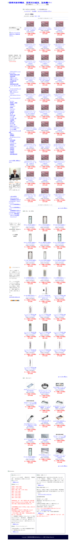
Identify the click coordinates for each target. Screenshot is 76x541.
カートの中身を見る (63, 7)
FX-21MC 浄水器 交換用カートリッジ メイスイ (30, 261)
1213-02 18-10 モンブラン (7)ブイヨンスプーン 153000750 (45, 162)
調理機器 (12, 135)
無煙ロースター (13, 126)
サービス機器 (13, 129)
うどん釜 (12, 116)
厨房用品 (12, 147)
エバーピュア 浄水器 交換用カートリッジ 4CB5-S (30, 350)
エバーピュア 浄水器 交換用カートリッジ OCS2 (60, 315)
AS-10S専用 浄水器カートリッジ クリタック (44, 278)
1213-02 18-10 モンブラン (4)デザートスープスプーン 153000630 (45, 96)
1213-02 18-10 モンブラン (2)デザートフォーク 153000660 (45, 112)
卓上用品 (12, 151)
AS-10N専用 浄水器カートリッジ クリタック (30, 278)
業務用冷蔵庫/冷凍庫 (15, 74)
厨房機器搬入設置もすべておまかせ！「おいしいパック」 (15, 201)
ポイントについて (30, 2)
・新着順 (38, 16)
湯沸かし (12, 133)
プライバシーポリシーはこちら (44, 494)
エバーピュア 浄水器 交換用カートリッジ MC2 (45, 350)
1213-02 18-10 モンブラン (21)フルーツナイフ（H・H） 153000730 (60, 146)
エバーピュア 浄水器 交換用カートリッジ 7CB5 (60, 350)
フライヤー (12, 105)
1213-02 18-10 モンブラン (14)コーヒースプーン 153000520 (59, 29)
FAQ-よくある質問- (14, 215)
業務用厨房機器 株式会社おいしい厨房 (36, 537)
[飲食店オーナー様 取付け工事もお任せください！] (15, 46)
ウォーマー (12, 109)
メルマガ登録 (42, 7)
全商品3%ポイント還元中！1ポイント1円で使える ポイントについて (15, 18)
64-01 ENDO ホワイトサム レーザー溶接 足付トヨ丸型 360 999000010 (30, 425)
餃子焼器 (12, 123)
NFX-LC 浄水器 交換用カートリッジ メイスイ (30, 225)
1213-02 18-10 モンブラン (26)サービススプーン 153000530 (30, 46)
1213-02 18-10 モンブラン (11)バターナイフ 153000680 (30, 128)
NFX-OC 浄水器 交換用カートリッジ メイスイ (30, 243)
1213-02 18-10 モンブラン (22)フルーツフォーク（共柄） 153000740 (30, 162)
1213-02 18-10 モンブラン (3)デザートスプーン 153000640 (59, 96)
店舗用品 (12, 152)
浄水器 (11, 82)
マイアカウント (34, 7)
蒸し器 (11, 113)
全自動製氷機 (13, 81)
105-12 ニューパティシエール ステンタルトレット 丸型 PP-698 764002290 (45, 391)
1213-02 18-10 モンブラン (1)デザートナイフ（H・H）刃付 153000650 (30, 112)
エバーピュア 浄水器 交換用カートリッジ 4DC (45, 333)
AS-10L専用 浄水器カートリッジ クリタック (60, 278)
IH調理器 (12, 112)
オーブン (12, 101)
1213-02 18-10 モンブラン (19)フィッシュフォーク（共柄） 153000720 (45, 146)
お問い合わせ (49, 7)
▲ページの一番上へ (62, 208)
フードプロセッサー (14, 127)
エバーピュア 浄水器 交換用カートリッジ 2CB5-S (45, 315)
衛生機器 (12, 141)
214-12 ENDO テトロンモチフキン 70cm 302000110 (59, 388)
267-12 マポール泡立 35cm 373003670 (45, 440)
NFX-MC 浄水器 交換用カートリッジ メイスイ (59, 225)
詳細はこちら (16, 482)
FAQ (55, 7)
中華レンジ (12, 121)
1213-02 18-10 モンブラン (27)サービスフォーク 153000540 (45, 46)
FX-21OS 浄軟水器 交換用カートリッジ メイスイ (59, 261)
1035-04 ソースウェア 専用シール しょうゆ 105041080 (30, 403)
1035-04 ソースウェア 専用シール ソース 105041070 (59, 437)
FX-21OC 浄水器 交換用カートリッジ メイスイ (45, 261)
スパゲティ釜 (13, 118)
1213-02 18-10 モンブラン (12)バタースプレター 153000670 (59, 112)
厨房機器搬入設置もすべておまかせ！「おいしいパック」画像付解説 (15, 212)
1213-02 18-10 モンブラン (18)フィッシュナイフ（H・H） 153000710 (30, 146)
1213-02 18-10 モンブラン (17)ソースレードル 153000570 (45, 62)
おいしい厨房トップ (11, 7)
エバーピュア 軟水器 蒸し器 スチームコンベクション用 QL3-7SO (45, 297)
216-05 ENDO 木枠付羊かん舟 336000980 (59, 422)
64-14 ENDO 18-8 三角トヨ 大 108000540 (45, 421)
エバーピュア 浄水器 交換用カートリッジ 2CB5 (30, 315)
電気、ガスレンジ (14, 91)
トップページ (27, 11)
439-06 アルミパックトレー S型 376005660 (30, 390)
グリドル (12, 110)
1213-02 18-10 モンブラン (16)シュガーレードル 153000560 (30, 62)
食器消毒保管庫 (13, 154)
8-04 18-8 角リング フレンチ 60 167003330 (45, 455)
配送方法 (28, 7)
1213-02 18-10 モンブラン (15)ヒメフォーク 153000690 (44, 128)
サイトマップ (13, 216)
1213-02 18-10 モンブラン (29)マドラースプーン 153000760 (59, 162)
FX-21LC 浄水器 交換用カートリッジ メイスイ (59, 243)
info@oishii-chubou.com (14, 297)
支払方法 (22, 7)
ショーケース (13, 143)
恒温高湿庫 (12, 76)
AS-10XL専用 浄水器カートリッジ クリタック (30, 296)
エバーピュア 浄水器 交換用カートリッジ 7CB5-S (30, 368)
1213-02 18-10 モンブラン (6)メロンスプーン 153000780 (30, 179)
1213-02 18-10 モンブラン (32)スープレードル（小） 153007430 (45, 196)
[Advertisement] (15, 309)
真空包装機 (12, 140)
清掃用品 (12, 149)
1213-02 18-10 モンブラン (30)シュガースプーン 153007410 (59, 179)
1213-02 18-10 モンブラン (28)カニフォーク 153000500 (44, 28)
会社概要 (17, 7)
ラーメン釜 (12, 124)
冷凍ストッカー (13, 77)
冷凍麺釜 (12, 120)
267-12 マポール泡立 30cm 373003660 (30, 440)
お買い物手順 (39, 2)
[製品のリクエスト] (15, 64)
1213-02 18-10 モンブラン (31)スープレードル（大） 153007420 (30, 196)
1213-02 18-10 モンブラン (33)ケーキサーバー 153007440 (59, 196)
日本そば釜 (12, 115)
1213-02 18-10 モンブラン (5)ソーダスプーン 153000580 (59, 62)
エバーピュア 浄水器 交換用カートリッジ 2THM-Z (30, 333)
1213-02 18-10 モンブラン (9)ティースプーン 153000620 (30, 96)
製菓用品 (12, 144)
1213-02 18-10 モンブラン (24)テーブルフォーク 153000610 (59, 79)
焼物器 (11, 107)
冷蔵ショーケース (14, 79)
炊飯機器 (12, 104)
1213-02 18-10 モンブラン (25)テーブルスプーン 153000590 (30, 79)
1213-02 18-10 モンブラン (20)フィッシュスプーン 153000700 (59, 129)
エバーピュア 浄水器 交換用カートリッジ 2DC (60, 296)
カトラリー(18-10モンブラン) (45, 11)
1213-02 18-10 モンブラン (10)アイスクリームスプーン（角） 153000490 (30, 29)
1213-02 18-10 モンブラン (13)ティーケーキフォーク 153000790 (45, 179)
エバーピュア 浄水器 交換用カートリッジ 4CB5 (60, 333)
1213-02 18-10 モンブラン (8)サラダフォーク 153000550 (59, 46)
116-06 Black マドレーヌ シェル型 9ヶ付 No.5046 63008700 (59, 456)
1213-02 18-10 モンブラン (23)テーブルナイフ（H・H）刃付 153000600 (45, 79)
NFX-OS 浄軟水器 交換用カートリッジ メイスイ (45, 243)
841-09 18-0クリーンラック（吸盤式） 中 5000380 (59, 407)
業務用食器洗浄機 (14, 84)
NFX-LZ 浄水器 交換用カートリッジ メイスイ (45, 225)
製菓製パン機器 (13, 102)
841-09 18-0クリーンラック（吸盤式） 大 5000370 (45, 407)
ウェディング (13, 146)
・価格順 (35, 16)
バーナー (12, 93)
